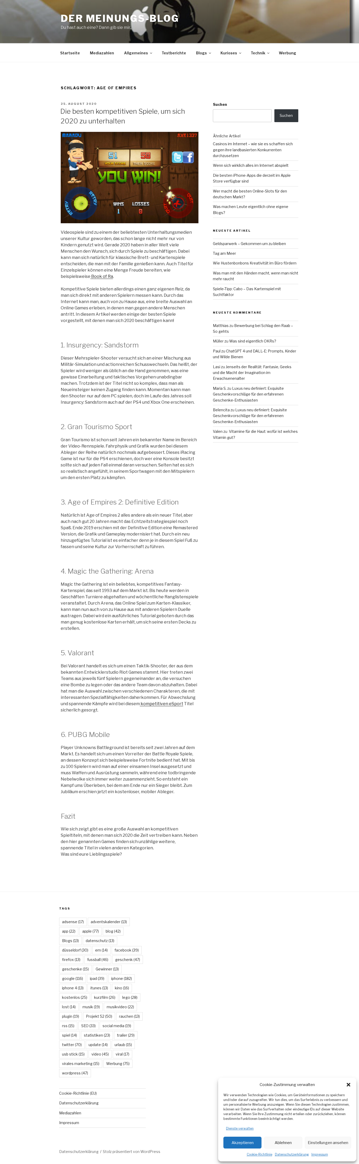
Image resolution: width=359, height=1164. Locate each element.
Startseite (70, 53)
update (98, 1044)
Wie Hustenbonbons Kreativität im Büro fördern (254, 263)
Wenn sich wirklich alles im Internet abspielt (251, 165)
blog (113, 931)
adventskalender (109, 921)
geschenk (127, 959)
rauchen (129, 1016)
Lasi (216, 367)
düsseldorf (75, 950)
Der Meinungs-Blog (120, 18)
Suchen (220, 104)
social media (116, 1025)
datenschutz (100, 940)
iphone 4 (73, 988)
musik (91, 1007)
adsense (73, 921)
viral (122, 1054)
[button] (348, 1084)
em (101, 950)
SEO (88, 1025)
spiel (69, 1035)
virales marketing (80, 1063)
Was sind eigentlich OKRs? (252, 341)
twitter (72, 1044)
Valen (218, 431)
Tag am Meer (224, 253)
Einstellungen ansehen (328, 1142)
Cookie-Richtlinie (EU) (78, 1093)
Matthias (221, 325)
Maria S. (220, 388)
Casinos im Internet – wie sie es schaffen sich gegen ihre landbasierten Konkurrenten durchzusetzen (253, 150)
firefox (71, 959)
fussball (97, 959)
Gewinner (107, 969)
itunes (99, 988)
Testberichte (174, 53)
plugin (70, 1016)
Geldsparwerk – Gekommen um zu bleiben (249, 243)
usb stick (73, 1054)
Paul (216, 351)
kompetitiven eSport (162, 703)
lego (129, 997)
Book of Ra (102, 276)
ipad (97, 978)
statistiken (97, 1035)
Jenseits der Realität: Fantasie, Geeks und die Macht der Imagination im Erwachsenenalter (252, 373)
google (72, 978)
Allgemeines (136, 53)
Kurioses (228, 53)
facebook (127, 950)
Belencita (221, 410)
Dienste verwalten (240, 1128)
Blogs (201, 53)
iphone (121, 978)
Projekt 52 (99, 1016)
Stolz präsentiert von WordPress (131, 1151)
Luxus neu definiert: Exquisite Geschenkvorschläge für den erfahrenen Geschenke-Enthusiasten (248, 394)
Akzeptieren (243, 1142)
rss (68, 1025)
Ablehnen (283, 1142)
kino (122, 988)
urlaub (123, 1044)
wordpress (75, 1073)
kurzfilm (104, 997)
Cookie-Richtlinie (259, 1154)
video (100, 1054)
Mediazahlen (102, 53)
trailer (126, 1035)
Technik (258, 53)
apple (90, 931)
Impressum (319, 1154)
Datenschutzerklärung (292, 1154)
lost (69, 1007)
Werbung (287, 53)
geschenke (75, 969)
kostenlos (74, 997)
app (68, 931)
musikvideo (120, 1007)
